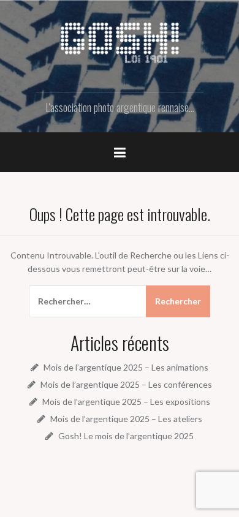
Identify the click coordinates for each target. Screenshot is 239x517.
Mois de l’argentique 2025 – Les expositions (126, 401)
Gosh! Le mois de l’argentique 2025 (126, 436)
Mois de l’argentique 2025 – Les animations (126, 367)
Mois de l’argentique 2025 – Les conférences (126, 384)
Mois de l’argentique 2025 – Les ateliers (126, 418)
